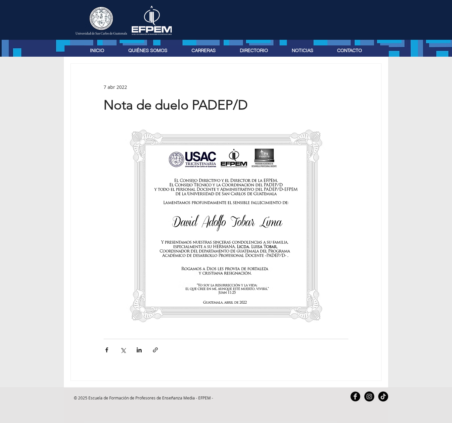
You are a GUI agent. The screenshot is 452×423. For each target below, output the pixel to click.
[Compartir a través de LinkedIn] (139, 350)
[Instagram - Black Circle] (369, 396)
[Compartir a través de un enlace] (155, 350)
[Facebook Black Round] (355, 396)
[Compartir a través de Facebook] (107, 350)
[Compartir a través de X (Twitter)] (123, 350)
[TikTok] (383, 396)
